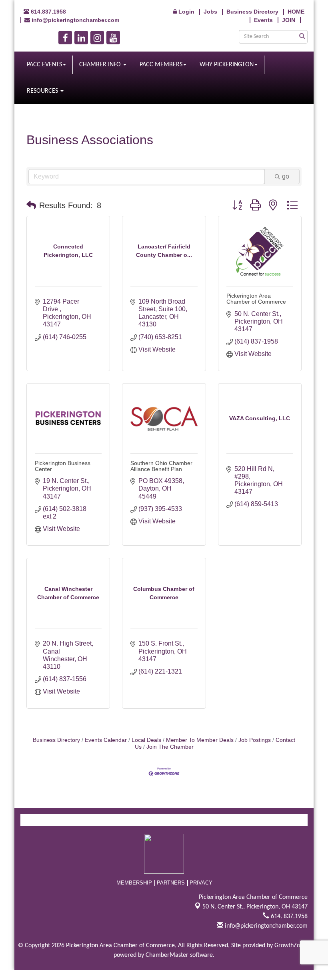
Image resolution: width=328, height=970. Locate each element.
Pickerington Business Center (62, 466)
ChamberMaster (167, 955)
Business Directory (56, 740)
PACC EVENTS (44, 65)
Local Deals (146, 740)
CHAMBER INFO (100, 65)
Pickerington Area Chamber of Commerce (256, 298)
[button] (31, 205)
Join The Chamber (170, 747)
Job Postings (254, 740)
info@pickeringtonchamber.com (265, 926)
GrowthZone (290, 945)
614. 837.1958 (288, 916)
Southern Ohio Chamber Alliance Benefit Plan (161, 466)
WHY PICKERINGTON (227, 65)
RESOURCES (43, 91)
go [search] (285, 176)
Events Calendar (106, 740)
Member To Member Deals (200, 740)
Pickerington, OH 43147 (255, 907)
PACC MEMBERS (161, 65)
